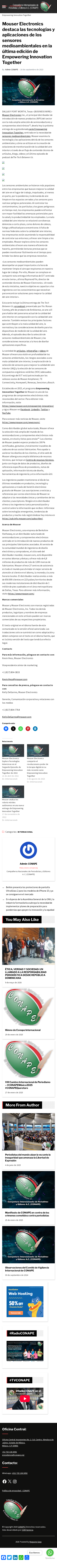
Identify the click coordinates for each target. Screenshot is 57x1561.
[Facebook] (4, 1481)
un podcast (19, 306)
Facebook (25, 409)
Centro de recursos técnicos (40, 459)
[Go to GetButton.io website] (50, 1558)
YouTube (6, 412)
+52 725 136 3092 (9, 1452)
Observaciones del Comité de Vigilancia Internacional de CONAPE (27, 1269)
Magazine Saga (36, 1542)
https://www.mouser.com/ (21, 593)
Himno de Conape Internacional (22, 1030)
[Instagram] (14, 1481)
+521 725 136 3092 (19, 1473)
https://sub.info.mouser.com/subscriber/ (22, 518)
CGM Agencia (27, 1530)
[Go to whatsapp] (50, 1552)
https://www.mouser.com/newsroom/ (21, 422)
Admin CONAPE (11, 69)
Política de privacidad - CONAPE (16, 1490)
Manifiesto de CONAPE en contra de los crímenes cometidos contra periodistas (27, 1214)
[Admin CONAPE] (28, 850)
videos (42, 350)
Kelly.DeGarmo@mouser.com (16, 716)
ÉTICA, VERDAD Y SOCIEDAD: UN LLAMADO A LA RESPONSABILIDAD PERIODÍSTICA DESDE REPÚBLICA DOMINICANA (25, 973)
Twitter (44, 409)
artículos (21, 350)
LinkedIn (35, 409)
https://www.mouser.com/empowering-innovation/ (28, 405)
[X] (9, 1481)
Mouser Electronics (11, 115)
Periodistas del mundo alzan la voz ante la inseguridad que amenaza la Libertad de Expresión (28, 1157)
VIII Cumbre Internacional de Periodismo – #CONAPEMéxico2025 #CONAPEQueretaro (27, 1085)
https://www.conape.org (28, 868)
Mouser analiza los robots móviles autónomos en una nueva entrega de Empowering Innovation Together (13, 805)
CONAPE (21, 1527)
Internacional (25, 832)
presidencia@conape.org (13, 1455)
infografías (32, 350)
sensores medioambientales (16, 136)
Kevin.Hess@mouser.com (14, 679)
